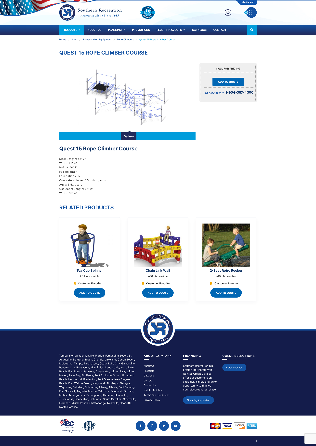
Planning (115, 29)
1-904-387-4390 (239, 92)
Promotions (141, 29)
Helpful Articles (153, 390)
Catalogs (199, 29)
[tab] (128, 136)
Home (62, 39)
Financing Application (198, 400)
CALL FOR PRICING (228, 68)
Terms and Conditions (156, 395)
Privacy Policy (152, 400)
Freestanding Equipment (97, 39)
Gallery (129, 136)
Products (70, 29)
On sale (148, 380)
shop (74, 39)
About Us (94, 29)
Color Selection (234, 367)
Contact (219, 29)
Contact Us (150, 385)
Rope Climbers (125, 39)
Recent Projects (169, 29)
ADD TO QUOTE (228, 81)
